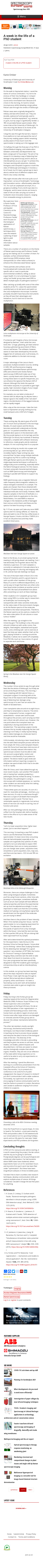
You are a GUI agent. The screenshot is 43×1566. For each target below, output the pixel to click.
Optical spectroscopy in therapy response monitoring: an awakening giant (25, 1448)
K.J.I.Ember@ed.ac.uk (25, 82)
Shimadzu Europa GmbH (12, 1355)
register (14, 1300)
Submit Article (19, 1534)
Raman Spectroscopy (12, 1297)
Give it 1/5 (4, 1277)
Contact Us (12, 1537)
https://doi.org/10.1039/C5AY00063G (19, 1208)
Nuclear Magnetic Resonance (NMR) (17, 1293)
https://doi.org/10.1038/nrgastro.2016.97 (21, 1265)
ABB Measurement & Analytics (15, 1346)
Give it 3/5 (8, 1277)
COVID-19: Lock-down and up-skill (26, 1370)
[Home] (21, 6)
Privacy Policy (31, 1534)
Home (9, 1534)
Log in (6, 1300)
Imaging (17, 1288)
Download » (21, 1508)
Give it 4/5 (9, 1277)
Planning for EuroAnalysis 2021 (25, 1379)
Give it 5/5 (11, 1277)
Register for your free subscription (13, 1520)
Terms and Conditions (26, 1537)
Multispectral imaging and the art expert (19, 1439)
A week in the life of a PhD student (19, 63)
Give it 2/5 (6, 1277)
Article (16, 45)
